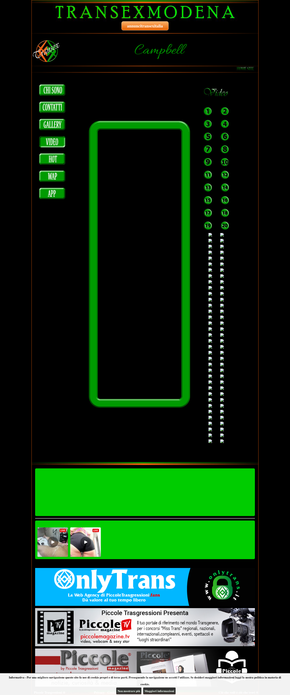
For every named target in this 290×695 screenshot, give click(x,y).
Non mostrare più (129, 691)
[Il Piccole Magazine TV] (145, 627)
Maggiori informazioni (159, 691)
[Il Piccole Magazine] (145, 668)
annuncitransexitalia (145, 26)
